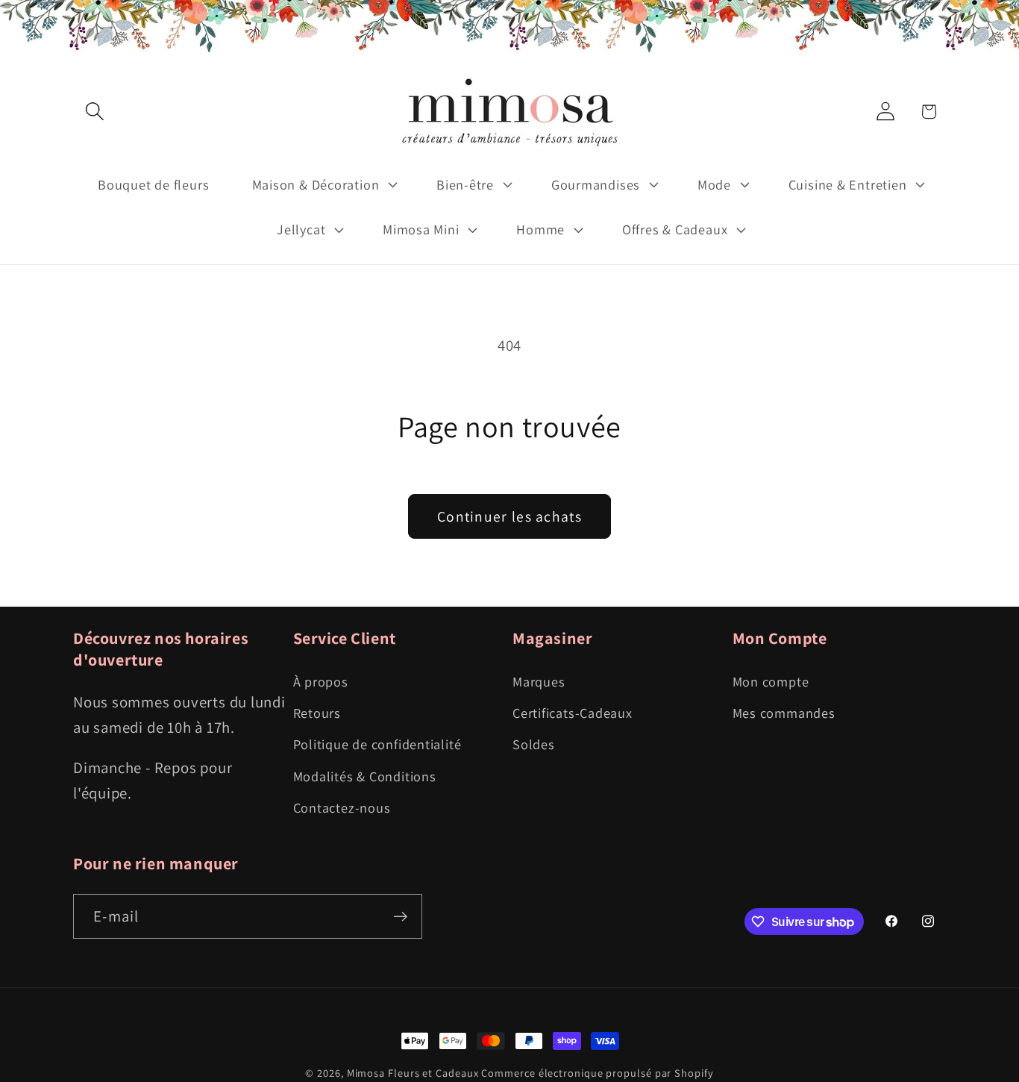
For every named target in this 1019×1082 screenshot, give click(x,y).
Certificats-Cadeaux (572, 713)
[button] (94, 111)
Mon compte (771, 681)
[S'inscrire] (400, 916)
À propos (320, 681)
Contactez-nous (342, 807)
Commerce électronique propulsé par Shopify (597, 1073)
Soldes (533, 744)
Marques (538, 681)
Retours (317, 713)
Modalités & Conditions (364, 776)
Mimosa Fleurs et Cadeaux (413, 1073)
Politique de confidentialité (377, 744)
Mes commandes (784, 713)
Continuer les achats (509, 516)
